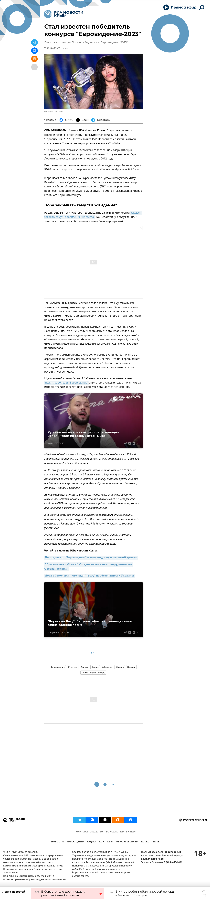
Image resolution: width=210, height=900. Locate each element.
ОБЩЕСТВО (96, 832)
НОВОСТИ (57, 842)
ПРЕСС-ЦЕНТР (75, 842)
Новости (131, 667)
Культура (72, 667)
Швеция (120, 667)
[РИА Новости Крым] (63, 14)
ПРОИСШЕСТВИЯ (114, 832)
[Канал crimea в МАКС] (130, 820)
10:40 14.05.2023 (52, 48)
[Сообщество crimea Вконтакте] (92, 820)
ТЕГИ (156, 842)
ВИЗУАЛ (131, 832)
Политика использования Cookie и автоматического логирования (33, 871)
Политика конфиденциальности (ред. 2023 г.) (29, 876)
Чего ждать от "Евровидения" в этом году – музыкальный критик (91, 558)
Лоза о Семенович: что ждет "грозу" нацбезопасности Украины (90, 576)
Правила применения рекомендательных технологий (34, 880)
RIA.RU (145, 842)
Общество (107, 667)
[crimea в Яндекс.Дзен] (105, 820)
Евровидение (58, 667)
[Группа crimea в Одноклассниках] (118, 820)
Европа (84, 667)
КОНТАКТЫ (106, 842)
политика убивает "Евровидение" (66, 383)
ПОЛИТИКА (81, 832)
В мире (95, 667)
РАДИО (91, 842)
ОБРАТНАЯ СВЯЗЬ (127, 842)
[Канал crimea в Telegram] (79, 820)
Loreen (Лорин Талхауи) (93, 672)
